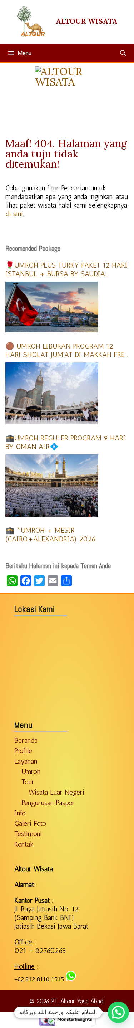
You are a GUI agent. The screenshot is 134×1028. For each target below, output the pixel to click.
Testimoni (28, 833)
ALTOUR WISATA (87, 20)
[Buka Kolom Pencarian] (122, 53)
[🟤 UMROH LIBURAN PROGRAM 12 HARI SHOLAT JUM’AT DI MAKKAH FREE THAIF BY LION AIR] (51, 393)
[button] (118, 1012)
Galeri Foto (30, 823)
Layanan (25, 761)
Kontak (24, 844)
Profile (23, 750)
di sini (14, 213)
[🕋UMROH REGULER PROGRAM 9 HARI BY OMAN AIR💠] (51, 485)
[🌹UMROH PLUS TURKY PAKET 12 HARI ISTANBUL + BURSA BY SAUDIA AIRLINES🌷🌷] (51, 307)
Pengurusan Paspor (48, 802)
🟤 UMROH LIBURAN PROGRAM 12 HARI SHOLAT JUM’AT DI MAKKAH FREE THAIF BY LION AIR (66, 350)
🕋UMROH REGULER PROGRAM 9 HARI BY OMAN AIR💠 (65, 442)
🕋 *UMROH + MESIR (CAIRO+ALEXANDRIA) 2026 (50, 534)
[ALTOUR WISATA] (67, 102)
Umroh (30, 771)
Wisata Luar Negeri (56, 792)
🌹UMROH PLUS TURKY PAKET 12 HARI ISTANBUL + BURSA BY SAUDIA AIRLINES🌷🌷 (66, 269)
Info (20, 813)
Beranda (26, 740)
